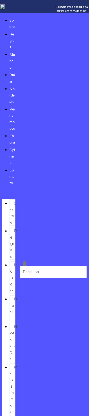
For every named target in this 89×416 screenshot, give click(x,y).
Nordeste (12, 95)
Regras (11, 40)
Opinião (12, 156)
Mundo (12, 61)
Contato (11, 176)
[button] (8, 195)
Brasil (13, 308)
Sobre (13, 213)
